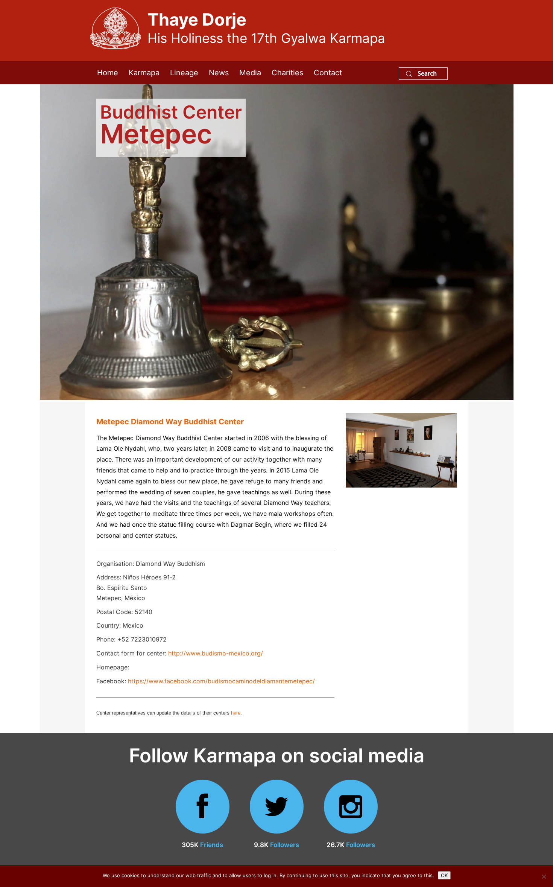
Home (107, 72)
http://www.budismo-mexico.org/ (215, 653)
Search (426, 73)
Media (250, 72)
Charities (287, 72)
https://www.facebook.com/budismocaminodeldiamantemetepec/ (221, 681)
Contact (328, 72)
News (219, 72)
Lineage (184, 72)
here (235, 713)
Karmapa (144, 72)
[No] (543, 876)
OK (444, 875)
